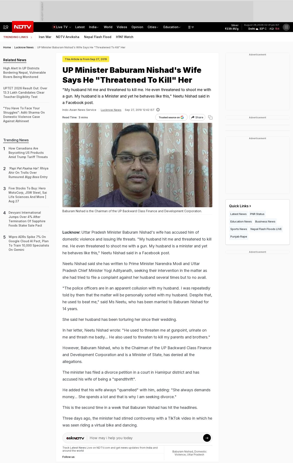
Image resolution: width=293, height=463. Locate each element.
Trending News (16, 140)
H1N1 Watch (124, 37)
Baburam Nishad (182, 451)
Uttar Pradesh (195, 454)
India (93, 27)
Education (170, 27)
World (108, 27)
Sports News (238, 229)
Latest (80, 27)
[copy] (210, 117)
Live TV (62, 27)
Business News (265, 221)
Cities (152, 27)
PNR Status (257, 214)
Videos (122, 27)
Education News (241, 221)
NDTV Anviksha (67, 37)
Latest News (238, 214)
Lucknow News (111, 109)
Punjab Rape (238, 236)
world (80, 450)
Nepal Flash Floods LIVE (266, 229)
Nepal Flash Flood (97, 37)
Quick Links (239, 206)
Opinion (137, 27)
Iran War (45, 37)
